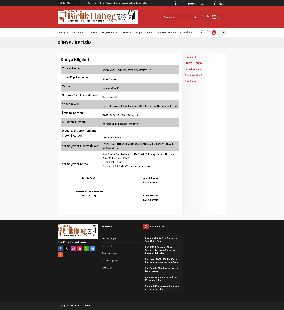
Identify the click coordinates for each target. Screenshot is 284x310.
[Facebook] (60, 248)
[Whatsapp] (86, 248)
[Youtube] (79, 248)
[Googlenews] (92, 248)
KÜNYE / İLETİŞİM (194, 63)
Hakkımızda (191, 57)
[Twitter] (66, 248)
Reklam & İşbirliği (194, 75)
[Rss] (60, 254)
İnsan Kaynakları (193, 69)
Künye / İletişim (109, 239)
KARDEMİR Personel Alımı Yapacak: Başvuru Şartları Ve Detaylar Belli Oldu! (115, 3)
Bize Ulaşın (191, 81)
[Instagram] (73, 248)
